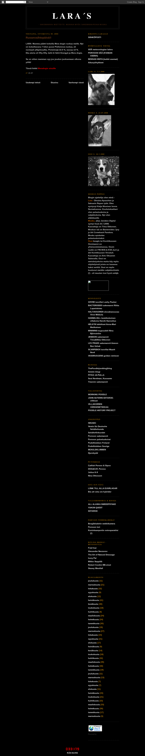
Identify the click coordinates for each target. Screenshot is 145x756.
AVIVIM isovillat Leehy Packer (102, 302)
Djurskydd (93, 453)
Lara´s (72, 15)
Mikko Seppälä (95, 561)
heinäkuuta (93, 600)
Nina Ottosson (95, 476)
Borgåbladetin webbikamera (101, 524)
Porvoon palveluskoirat (99, 439)
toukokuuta (93, 608)
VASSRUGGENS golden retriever (103, 356)
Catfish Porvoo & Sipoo (99, 465)
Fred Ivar (92, 548)
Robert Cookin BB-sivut (99, 565)
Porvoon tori (94, 527)
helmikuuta (93, 619)
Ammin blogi (94, 372)
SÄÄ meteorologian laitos (100, 49)
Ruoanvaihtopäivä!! (38, 37)
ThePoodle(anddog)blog (100, 368)
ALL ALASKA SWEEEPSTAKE (102, 504)
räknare (72, 753)
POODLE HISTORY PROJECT (102, 410)
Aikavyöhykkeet (96, 63)
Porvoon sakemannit (98, 436)
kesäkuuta (93, 604)
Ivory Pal (92, 558)
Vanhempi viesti (76, 83)
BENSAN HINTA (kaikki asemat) (103, 59)
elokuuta (92, 596)
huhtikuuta (93, 612)
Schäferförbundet (96, 433)
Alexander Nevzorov (97, 551)
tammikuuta (93, 623)
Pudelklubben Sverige (98, 446)
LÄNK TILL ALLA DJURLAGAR (102, 488)
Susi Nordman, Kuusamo (100, 378)
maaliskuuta (94, 616)
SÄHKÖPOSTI (94, 37)
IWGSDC (92, 423)
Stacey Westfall (95, 568)
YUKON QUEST (95, 508)
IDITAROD (93, 511)
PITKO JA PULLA (96, 375)
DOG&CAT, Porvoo (97, 469)
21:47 (30, 73)
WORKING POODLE (97, 394)
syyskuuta (93, 592)
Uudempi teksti (33, 83)
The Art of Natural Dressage (101, 555)
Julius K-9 (93, 472)
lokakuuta (93, 589)
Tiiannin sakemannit (98, 382)
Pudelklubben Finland (98, 443)
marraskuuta (94, 585)
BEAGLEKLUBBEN (97, 450)
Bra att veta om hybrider (99, 492)
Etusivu (54, 83)
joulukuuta (93, 581)
